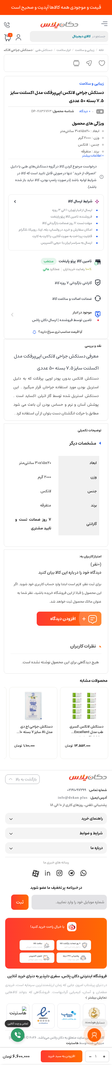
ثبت (20, 902)
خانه (101, 50)
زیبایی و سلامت (85, 50)
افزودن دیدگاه (63, 618)
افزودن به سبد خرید (61, 1056)
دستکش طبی (44, 50)
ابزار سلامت (64, 50)
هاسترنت (72, 1043)
